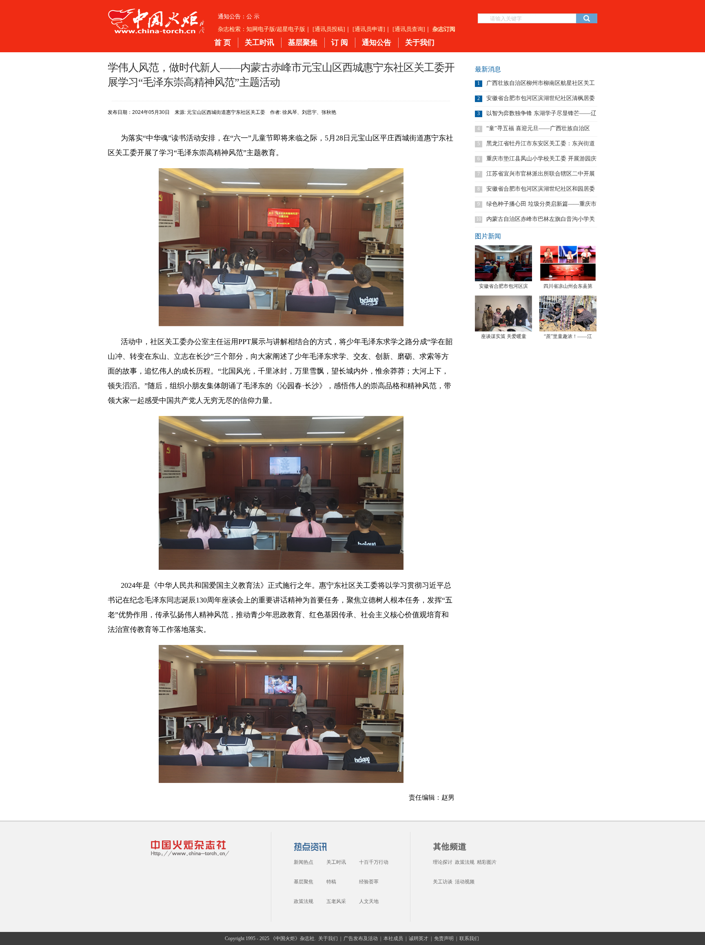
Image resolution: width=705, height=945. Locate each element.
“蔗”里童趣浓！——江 (568, 336)
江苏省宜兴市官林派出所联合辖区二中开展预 (540, 174)
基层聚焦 (302, 42)
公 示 (252, 16)
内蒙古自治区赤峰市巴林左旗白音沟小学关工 (540, 219)
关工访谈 (442, 882)
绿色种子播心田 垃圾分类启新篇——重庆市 (541, 204)
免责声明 (444, 938)
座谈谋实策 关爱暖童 (503, 336)
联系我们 (469, 938)
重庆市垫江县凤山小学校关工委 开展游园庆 (541, 159)
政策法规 (303, 901)
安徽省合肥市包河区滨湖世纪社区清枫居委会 (540, 98)
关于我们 (420, 42)
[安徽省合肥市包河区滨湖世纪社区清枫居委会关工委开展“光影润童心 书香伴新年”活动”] (503, 263)
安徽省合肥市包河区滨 (503, 286)
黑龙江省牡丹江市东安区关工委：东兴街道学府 (540, 143)
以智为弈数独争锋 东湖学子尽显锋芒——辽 (541, 113)
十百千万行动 (373, 862)
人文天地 (369, 901)
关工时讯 (259, 42)
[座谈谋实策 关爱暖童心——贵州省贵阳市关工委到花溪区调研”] (503, 313)
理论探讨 (442, 862)
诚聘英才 (418, 938)
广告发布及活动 (361, 938)
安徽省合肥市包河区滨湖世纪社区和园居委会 (540, 189)
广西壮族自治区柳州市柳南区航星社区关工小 (540, 83)
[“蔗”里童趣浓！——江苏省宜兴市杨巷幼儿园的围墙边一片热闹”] (567, 313)
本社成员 (393, 938)
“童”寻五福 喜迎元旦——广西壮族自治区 (538, 128)
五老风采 (336, 901)
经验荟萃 (369, 882)
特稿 (331, 882)
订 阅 (339, 42)
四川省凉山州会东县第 (567, 286)
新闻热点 (303, 862)
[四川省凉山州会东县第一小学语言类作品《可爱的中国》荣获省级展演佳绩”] (567, 263)
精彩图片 (487, 862)
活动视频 (464, 882)
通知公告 (376, 42)
